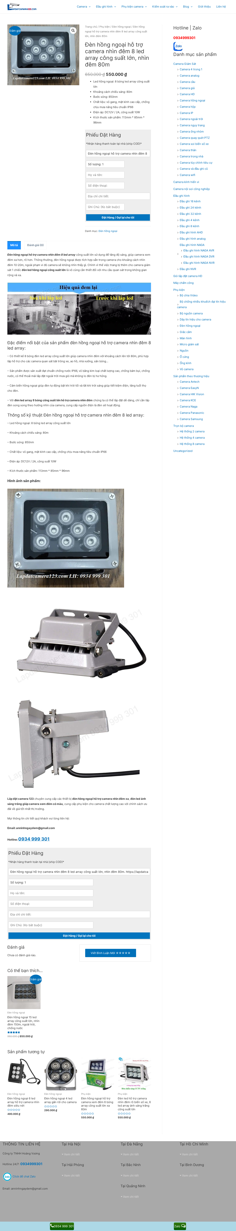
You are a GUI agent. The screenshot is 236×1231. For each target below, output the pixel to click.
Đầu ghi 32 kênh (190, 214)
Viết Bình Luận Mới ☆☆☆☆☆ (111, 953)
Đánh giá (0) (35, 245)
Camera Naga (188, 406)
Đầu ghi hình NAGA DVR (198, 256)
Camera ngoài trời (191, 119)
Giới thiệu (204, 6)
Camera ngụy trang (192, 125)
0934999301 (184, 38)
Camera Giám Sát (184, 64)
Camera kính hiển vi (186, 182)
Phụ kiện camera (132, 6)
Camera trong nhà (191, 156)
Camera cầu (187, 82)
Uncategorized (182, 451)
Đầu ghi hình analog (193, 238)
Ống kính (185, 363)
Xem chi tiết (72, 1154)
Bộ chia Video (189, 295)
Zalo (177, 1226)
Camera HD (187, 94)
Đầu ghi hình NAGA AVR (198, 250)
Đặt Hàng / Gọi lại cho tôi (118, 217)
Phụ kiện (104, 26)
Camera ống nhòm (192, 131)
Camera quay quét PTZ (195, 138)
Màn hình (186, 338)
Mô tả (14, 245)
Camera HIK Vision (192, 394)
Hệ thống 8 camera (192, 444)
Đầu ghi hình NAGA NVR (199, 262)
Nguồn (184, 350)
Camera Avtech (189, 381)
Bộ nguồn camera (191, 313)
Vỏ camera (186, 369)
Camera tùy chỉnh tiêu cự (196, 162)
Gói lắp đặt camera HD (187, 276)
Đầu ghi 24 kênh (190, 207)
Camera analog (189, 75)
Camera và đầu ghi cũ (194, 168)
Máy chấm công (183, 283)
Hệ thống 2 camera (192, 431)
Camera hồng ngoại (192, 100)
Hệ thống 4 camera (192, 437)
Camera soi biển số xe (194, 144)
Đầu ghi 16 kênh (190, 201)
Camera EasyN (189, 388)
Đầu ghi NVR (188, 269)
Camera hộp (188, 106)
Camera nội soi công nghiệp (191, 189)
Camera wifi (187, 175)
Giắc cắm (186, 332)
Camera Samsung (191, 419)
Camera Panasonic (192, 413)
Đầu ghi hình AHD (191, 232)
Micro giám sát (189, 344)
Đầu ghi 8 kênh (189, 226)
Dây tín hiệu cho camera (195, 319)
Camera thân (188, 150)
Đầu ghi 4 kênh (189, 220)
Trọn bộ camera (183, 426)
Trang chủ (91, 26)
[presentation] (89, 6)
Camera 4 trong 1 (191, 69)
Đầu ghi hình (181, 195)
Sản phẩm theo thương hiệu (191, 376)
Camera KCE (188, 400)
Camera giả (187, 88)
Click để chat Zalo (24, 1176)
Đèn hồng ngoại (121, 26)
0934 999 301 (64, 1226)
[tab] (14, 245)
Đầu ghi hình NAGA (192, 245)
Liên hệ (221, 6)
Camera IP (186, 113)
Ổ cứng (184, 357)
